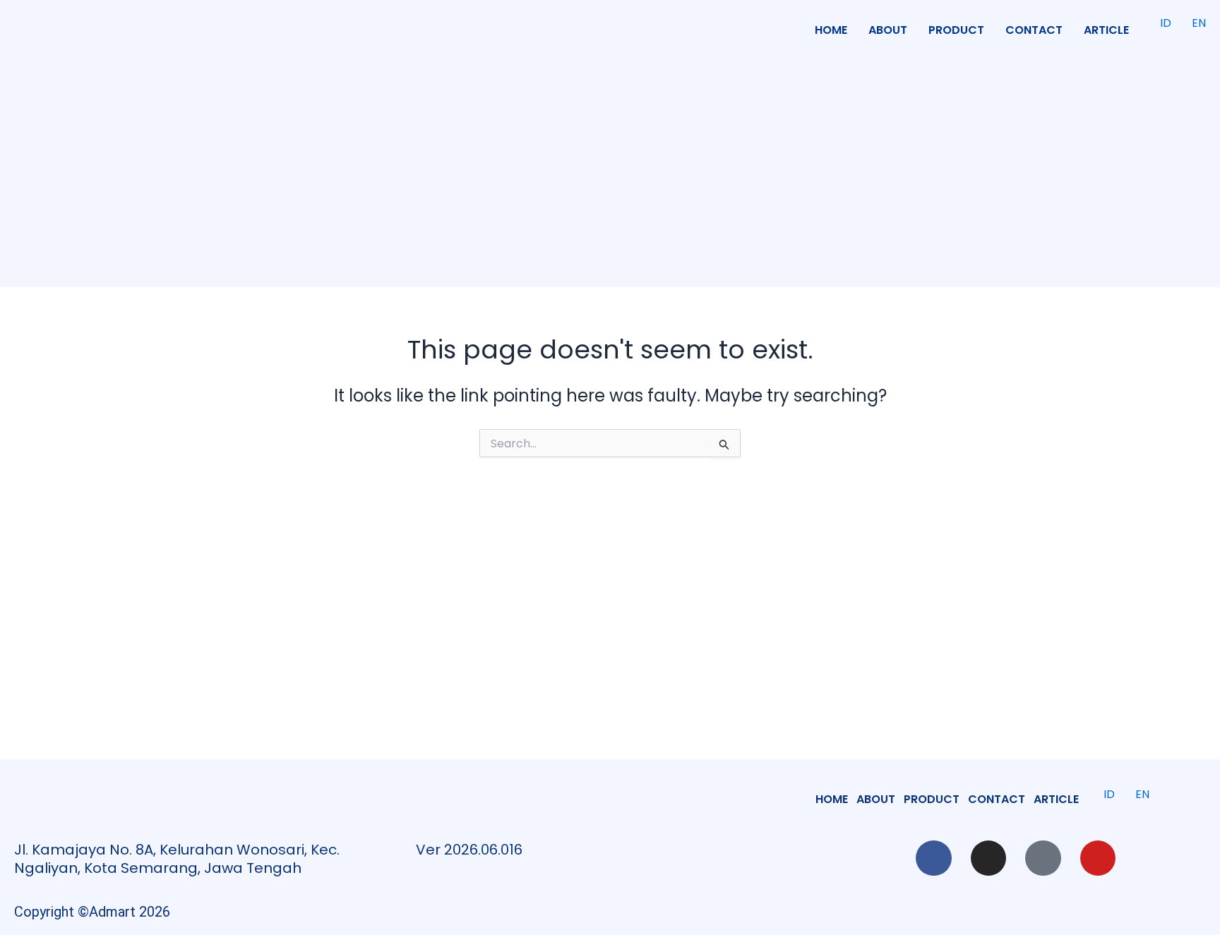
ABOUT (887, 30)
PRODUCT (956, 30)
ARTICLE (1106, 30)
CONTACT (1034, 30)
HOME (831, 30)
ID (1165, 23)
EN (1199, 23)
